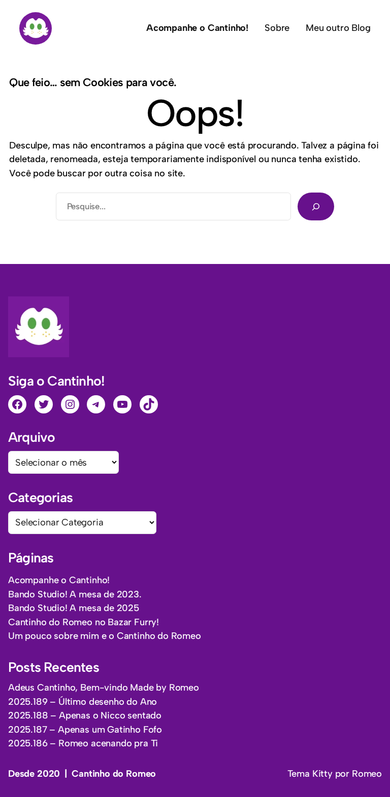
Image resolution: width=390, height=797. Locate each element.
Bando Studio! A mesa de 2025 (73, 608)
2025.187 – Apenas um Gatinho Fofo (85, 729)
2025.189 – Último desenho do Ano (82, 701)
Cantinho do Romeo (114, 773)
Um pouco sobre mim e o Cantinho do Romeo (104, 635)
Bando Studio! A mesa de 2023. (75, 594)
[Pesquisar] (316, 206)
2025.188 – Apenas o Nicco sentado (84, 715)
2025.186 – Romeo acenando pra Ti (83, 743)
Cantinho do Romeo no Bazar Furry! (83, 622)
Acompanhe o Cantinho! (59, 580)
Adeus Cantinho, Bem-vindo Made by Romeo (103, 687)
